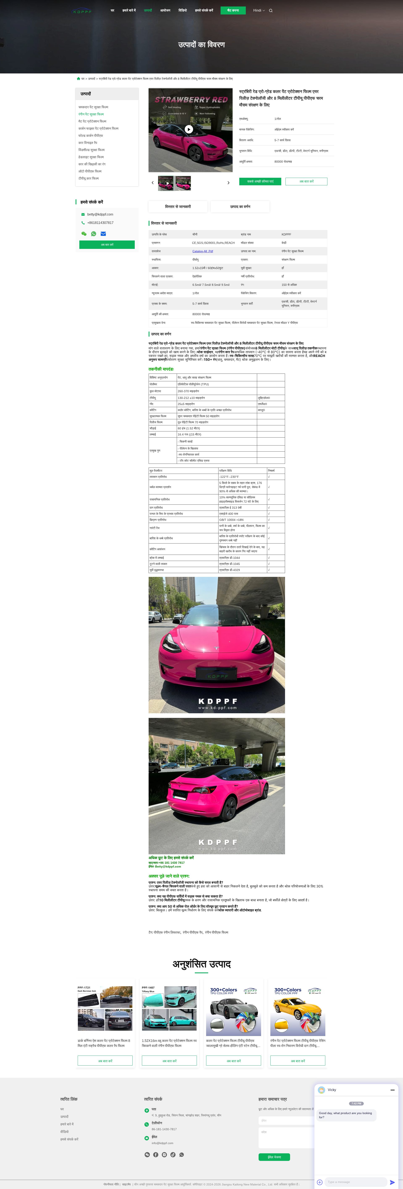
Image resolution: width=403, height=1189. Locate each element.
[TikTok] (173, 1156)
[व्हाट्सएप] (93, 234)
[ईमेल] (103, 234)
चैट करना (233, 10)
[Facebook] (156, 1156)
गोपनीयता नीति (111, 1184)
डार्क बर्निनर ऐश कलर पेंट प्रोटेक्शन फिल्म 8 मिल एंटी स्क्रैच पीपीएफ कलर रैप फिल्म (104, 1043)
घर (112, 10)
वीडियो (64, 1132)
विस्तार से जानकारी (178, 207)
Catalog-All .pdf (202, 251)
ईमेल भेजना (274, 1157)
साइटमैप (126, 1184)
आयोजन (165, 10)
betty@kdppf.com (100, 214)
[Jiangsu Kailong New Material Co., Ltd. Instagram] (164, 1156)
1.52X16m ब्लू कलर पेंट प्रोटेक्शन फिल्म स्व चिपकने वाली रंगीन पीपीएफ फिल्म (169, 1043)
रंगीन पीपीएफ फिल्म (216, 932)
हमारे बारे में (129, 10)
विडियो (183, 10)
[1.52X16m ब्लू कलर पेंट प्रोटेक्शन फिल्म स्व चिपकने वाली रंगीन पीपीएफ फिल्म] (169, 1008)
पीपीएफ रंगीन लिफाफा (167, 932)
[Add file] (320, 1182)
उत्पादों (148, 10)
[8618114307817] (181, 1156)
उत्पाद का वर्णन (240, 207)
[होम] (81, 10)
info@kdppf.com (162, 1143)
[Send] (392, 1182)
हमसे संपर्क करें (204, 10)
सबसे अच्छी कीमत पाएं (260, 181)
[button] (83, 1018)
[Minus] (392, 1089)
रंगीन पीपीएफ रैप (193, 932)
